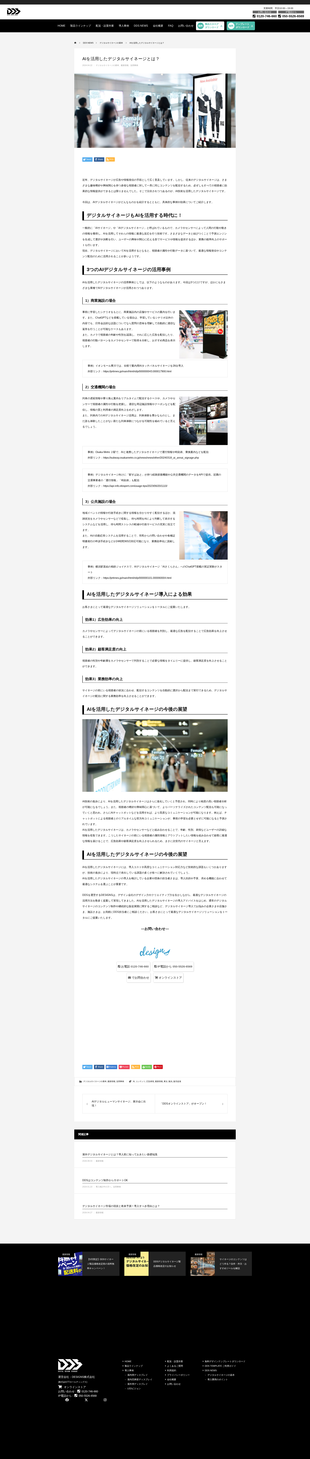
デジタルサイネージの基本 (107, 65)
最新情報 (125, 65)
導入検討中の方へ (103, 1187)
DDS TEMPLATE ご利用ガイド (220, 1366)
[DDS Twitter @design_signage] (87, 1400)
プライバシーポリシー (178, 1375)
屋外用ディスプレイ (137, 1384)
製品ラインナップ (80, 25)
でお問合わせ (140, 977)
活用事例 (134, 65)
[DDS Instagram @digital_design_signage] (106, 1400)
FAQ (170, 25)
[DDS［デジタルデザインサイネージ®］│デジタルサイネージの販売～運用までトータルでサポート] (14, 11)
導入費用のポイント (217, 1379)
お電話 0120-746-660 (134, 966)
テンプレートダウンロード (242, 26)
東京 (166, 1081)
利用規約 (171, 1370)
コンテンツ (140, 1081)
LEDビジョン (134, 1388)
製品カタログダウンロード (212, 26)
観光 (170, 1081)
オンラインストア (170, 977)
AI (134, 1081)
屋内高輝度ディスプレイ (139, 1379)
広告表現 (150, 1081)
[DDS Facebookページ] (67, 1400)
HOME (61, 25)
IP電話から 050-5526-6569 (174, 966)
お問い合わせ (186, 25)
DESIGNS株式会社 (83, 1376)
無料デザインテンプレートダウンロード (225, 1361)
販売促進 (177, 1081)
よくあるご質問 (175, 1366)
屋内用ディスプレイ (137, 1375)
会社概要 (158, 25)
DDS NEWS (211, 1370)
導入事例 (124, 25)
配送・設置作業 (105, 25)
